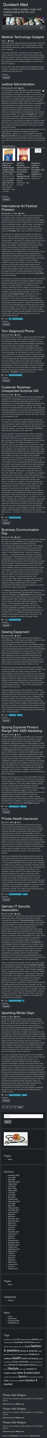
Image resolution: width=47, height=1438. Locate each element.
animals (14, 1339)
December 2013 (13, 1242)
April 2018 (11, 1216)
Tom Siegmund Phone (18, 330)
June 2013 (12, 1256)
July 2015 (11, 1227)
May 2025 (11, 1179)
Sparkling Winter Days (18, 1012)
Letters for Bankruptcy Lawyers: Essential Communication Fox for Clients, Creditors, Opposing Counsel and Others (23, 170)
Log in (10, 1316)
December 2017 (13, 1219)
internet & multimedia (15, 375)
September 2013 (14, 1249)
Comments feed (13, 1321)
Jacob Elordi (39, 273)
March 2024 (12, 1188)
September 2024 (14, 1182)
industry (19, 715)
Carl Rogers (30, 114)
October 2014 (13, 1234)
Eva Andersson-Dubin (16, 294)
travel (21, 1380)
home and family (20, 1361)
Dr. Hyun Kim (36, 942)
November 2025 (13, 1175)
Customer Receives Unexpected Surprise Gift (20, 389)
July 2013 (11, 1253)
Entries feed (12, 1318)
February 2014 (13, 1240)
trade (6, 1380)
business (12, 1342)
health (16, 1357)
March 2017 (12, 1223)
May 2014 (11, 1236)
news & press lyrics (15, 517)
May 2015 (11, 1229)
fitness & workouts (28, 1350)
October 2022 (13, 1199)
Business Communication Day (20, 531)
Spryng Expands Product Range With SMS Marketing (22, 729)
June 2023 (12, 1195)
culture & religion (17, 319)
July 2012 (11, 1266)
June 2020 (12, 1203)
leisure (33, 1364)
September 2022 (14, 1201)
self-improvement (13, 1377)
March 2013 (12, 1262)
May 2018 (11, 1214)
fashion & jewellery (14, 1095)
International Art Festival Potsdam (19, 207)
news (13, 1372)
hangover (25, 1354)
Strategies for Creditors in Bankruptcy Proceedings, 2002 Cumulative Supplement (37, 168)
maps (24, 1369)
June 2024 (12, 1186)
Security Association (28, 920)
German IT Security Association (16, 908)
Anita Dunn (39, 428)
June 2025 (12, 1177)
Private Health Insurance (20, 818)
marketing (23, 806)
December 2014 (13, 1232)
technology (40, 1377)
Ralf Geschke (35, 1436)
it (23, 1001)
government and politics (16, 1354)
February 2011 (13, 1269)
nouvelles (6, 1377)
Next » (20, 1107)
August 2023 (12, 1190)
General (6, 78)
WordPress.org (13, 1323)
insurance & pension (15, 894)
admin (12, 41)
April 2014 (11, 1238)
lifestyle (24, 1095)
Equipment (12, 715)
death (19, 1346)
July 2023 (11, 1193)
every (23, 1346)
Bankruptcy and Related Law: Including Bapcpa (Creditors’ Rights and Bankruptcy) (8, 167)
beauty (35, 1339)
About (10, 1159)
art (10, 319)
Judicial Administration (18, 84)
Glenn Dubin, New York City (8, 182)
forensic (40, 1351)
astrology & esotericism (26, 1339)
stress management (32, 1377)
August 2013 (12, 1251)
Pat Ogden (12, 231)
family (27, 1346)
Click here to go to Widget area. (14, 1404)
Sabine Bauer (25, 594)
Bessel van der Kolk (8, 136)
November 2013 (13, 1245)
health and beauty (29, 1358)
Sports (22, 1376)
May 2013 (11, 1258)
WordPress (14, 1436)
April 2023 (11, 1197)
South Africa (28, 803)
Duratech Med (15, 4)
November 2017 (13, 1221)
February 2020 (13, 1208)
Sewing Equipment (15, 631)
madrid (21, 1369)
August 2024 (12, 1184)
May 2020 (11, 1206)
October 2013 (13, 1247)
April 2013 (11, 1260)
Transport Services (14, 1381)
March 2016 (12, 1225)
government (7, 1354)
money (25, 894)
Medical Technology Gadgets (23, 36)
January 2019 (13, 1212)
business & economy (24, 1341)
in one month (32, 1362)
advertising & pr (13, 806)
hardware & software (15, 1001)
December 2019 (13, 1210)
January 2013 (13, 1264)
